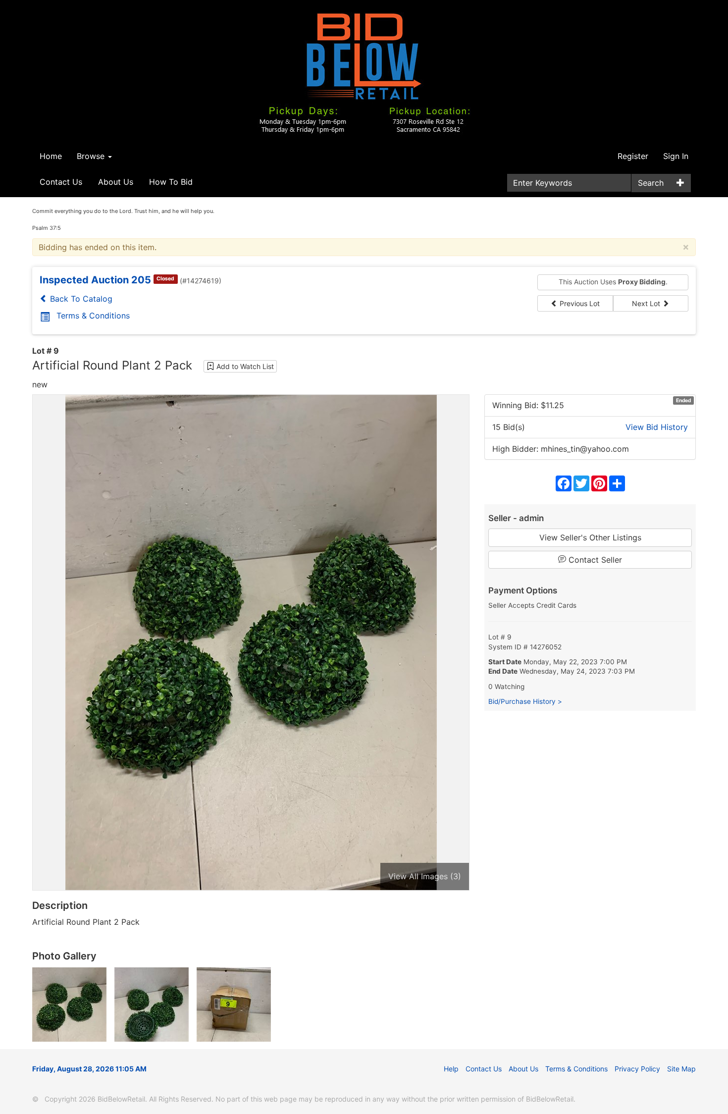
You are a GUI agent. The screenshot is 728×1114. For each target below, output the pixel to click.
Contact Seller (594, 560)
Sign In (675, 156)
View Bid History (656, 427)
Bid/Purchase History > (525, 701)
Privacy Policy (637, 1068)
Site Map (681, 1068)
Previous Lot (579, 303)
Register (633, 156)
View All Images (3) (424, 876)
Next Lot (647, 303)
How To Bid (171, 182)
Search (651, 183)
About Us (115, 182)
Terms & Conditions (93, 315)
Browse (92, 156)
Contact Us (61, 182)
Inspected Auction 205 (95, 280)
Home (51, 156)
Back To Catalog (80, 299)
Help (451, 1068)
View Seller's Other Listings (590, 537)
